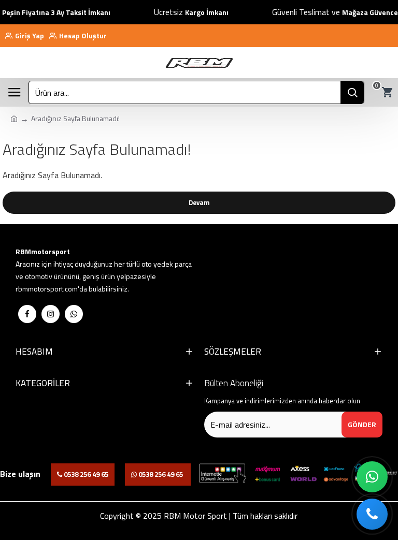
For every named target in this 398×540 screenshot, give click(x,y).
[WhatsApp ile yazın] (372, 476)
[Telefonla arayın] (372, 514)
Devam (199, 202)
